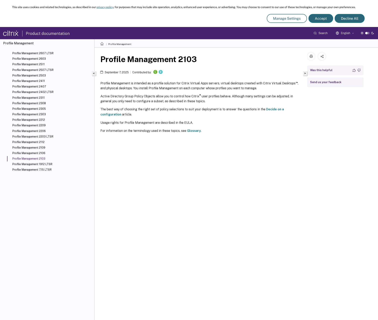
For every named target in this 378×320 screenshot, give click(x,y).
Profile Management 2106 (28, 153)
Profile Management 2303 (29, 114)
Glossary (194, 131)
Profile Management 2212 (28, 119)
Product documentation (48, 33)
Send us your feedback (325, 82)
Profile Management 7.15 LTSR (32, 169)
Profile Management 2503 (29, 75)
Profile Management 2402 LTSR (33, 92)
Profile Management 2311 (28, 97)
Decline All (349, 18)
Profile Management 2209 (29, 125)
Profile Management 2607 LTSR (33, 53)
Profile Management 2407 (29, 86)
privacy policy (104, 7)
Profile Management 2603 (29, 58)
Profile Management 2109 (28, 147)
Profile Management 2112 (28, 142)
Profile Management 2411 (28, 81)
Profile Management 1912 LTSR (32, 164)
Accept (321, 18)
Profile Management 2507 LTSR (33, 70)
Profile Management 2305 (29, 108)
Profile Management (119, 44)
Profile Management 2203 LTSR (32, 136)
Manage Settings (287, 18)
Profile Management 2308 (29, 103)
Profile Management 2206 (29, 131)
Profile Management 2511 (28, 64)
